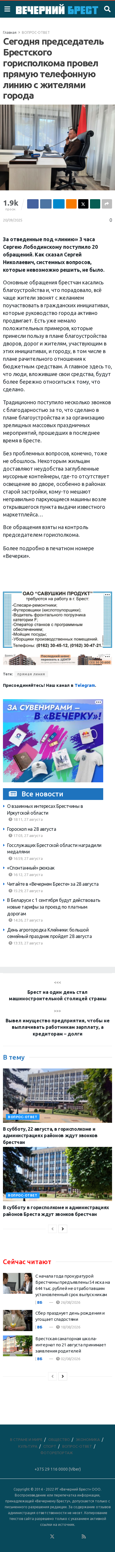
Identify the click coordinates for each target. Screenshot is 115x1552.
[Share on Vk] (46, 204)
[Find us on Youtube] (76, 1536)
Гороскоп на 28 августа (31, 829)
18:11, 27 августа (27, 819)
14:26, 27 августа (27, 920)
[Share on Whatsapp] (95, 204)
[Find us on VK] (36, 1536)
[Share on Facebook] (33, 204)
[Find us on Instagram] (68, 1536)
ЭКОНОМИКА (88, 1439)
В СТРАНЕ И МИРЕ (26, 1439)
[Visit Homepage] (57, 9)
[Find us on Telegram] (60, 1536)
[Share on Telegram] (59, 204)
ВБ (39, 1302)
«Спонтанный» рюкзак (31, 867)
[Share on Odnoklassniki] (71, 204)
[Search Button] (107, 9)
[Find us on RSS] (84, 1536)
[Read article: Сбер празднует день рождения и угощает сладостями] (17, 1320)
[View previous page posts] (52, 1229)
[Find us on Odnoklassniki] (44, 1536)
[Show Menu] (7, 9)
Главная (10, 32)
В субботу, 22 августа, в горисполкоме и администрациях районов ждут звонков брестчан (50, 1135)
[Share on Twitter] (83, 204)
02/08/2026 (70, 1359)
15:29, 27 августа (27, 891)
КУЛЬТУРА (27, 1446)
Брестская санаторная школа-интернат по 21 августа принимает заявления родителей (70, 1344)
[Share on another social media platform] (107, 204)
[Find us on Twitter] (52, 1536)
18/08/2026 (70, 1327)
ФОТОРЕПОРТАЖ (56, 1453)
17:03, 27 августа (27, 835)
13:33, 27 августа (27, 943)
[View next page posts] (62, 1229)
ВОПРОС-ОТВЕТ (36, 32)
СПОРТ (49, 1446)
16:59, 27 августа (27, 858)
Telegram (85, 685)
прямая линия (31, 674)
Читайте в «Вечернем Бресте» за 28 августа (53, 884)
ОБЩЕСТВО (59, 1439)
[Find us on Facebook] (28, 1536)
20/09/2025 (12, 220)
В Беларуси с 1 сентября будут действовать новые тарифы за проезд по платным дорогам (53, 906)
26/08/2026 (70, 1302)
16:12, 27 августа (27, 875)
